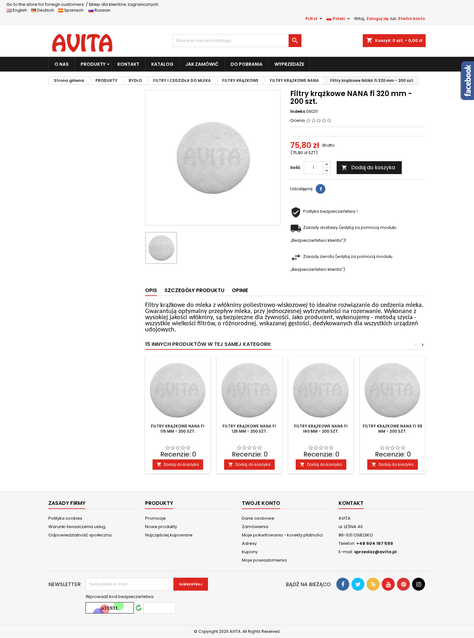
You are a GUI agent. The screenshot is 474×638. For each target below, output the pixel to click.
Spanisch (75, 10)
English (21, 10)
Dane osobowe (258, 518)
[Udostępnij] (320, 189)
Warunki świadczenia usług (76, 527)
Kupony (250, 552)
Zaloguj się (377, 18)
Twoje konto (261, 503)
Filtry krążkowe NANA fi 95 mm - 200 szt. (392, 428)
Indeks (297, 111)
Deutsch (46, 10)
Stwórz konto (411, 18)
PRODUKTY (93, 64)
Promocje (155, 518)
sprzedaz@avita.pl (375, 552)
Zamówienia (255, 527)
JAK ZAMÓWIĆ (202, 64)
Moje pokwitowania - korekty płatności (282, 535)
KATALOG (162, 64)
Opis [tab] (151, 290)
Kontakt (351, 503)
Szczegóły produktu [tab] (194, 290)
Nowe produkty (161, 527)
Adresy (249, 543)
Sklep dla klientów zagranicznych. (82, 4)
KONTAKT (128, 64)
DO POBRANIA (246, 64)
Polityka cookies (65, 518)
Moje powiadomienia (264, 560)
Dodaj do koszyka (368, 167)
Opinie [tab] (240, 290)
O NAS (61, 64)
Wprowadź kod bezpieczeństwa (119, 597)
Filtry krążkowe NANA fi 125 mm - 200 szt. (249, 428)
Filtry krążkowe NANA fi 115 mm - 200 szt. (177, 428)
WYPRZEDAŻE (289, 64)
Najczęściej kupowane (169, 535)
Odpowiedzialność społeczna (80, 535)
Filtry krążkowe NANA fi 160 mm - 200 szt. (321, 428)
